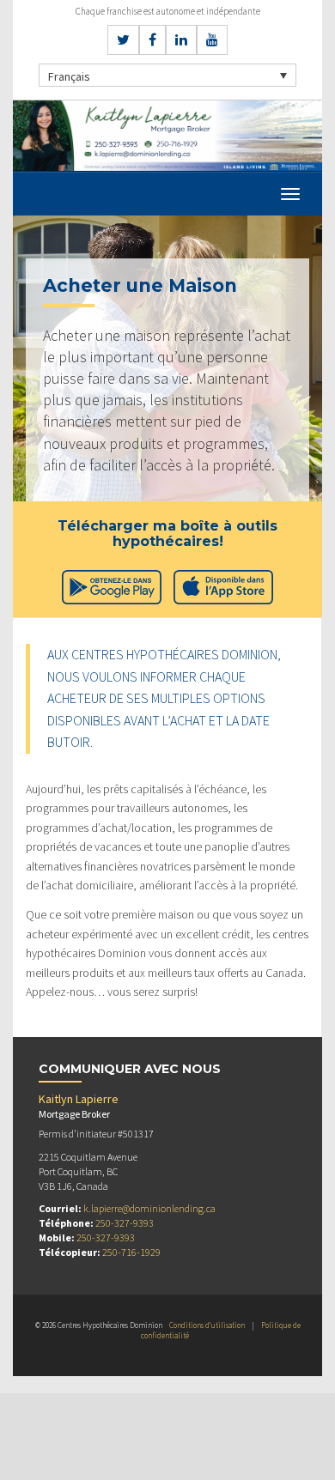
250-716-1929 (131, 1252)
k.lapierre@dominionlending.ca (149, 1208)
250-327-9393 (124, 1222)
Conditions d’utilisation (207, 1325)
